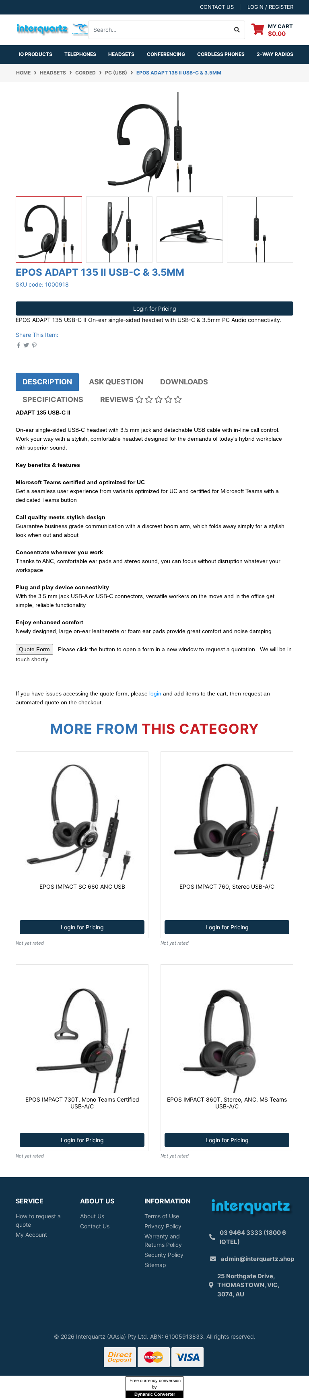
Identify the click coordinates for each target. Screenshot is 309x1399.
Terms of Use (161, 1216)
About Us (92, 1216)
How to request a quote (38, 1220)
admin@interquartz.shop (257, 1259)
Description (47, 382)
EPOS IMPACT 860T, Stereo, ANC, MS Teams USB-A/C (227, 1103)
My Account (31, 1234)
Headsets (121, 54)
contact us (217, 7)
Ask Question (116, 382)
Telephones (80, 54)
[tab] (47, 382)
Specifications (53, 399)
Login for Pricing (154, 308)
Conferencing (166, 54)
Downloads (184, 382)
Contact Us (94, 1226)
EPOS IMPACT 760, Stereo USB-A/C (226, 886)
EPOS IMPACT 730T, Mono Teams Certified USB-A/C (82, 1103)
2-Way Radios (275, 54)
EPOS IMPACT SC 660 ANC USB (82, 886)
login (155, 693)
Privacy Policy (162, 1226)
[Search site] (237, 30)
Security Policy (163, 1254)
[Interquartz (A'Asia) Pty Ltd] (53, 28)
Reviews (117, 399)
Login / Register (270, 7)
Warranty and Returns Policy (163, 1240)
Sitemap (155, 1264)
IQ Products (35, 54)
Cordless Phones (221, 54)
